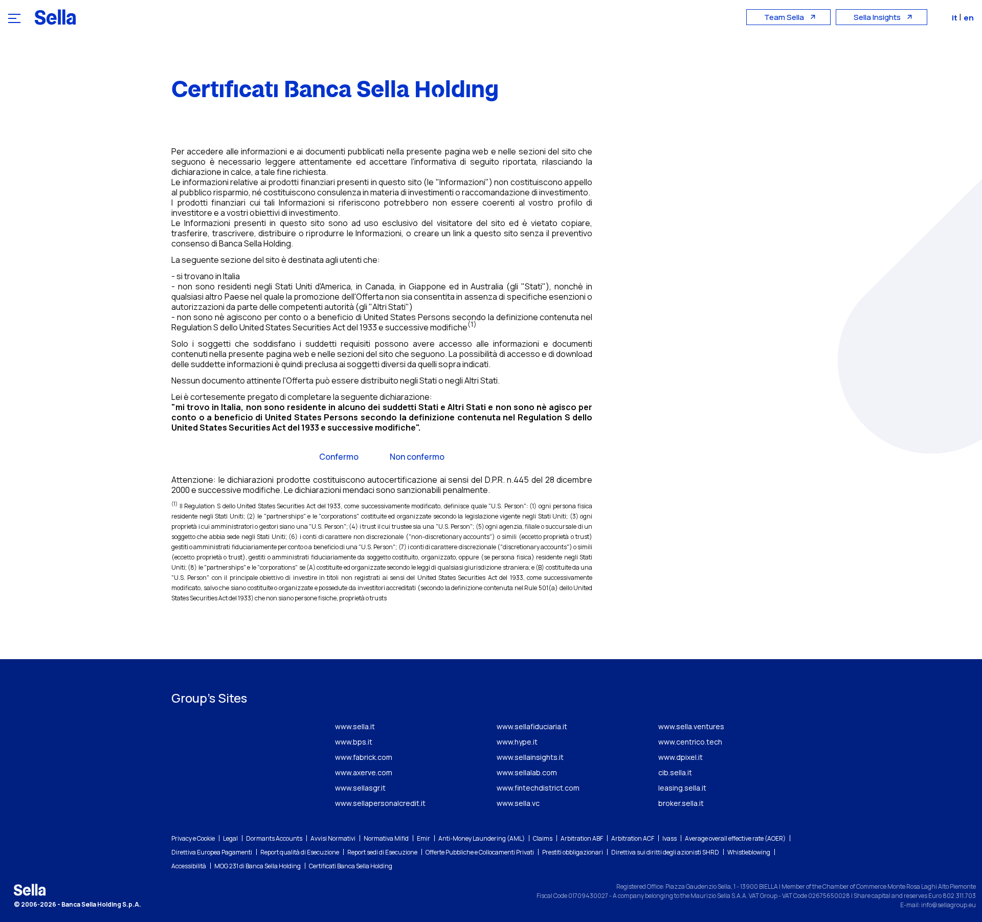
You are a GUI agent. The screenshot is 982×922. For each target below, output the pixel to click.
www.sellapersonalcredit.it (380, 803)
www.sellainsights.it (530, 757)
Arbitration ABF (582, 838)
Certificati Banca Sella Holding (350, 866)
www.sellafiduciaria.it (532, 726)
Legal (230, 838)
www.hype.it (517, 742)
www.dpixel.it (680, 757)
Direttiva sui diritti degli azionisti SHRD (665, 852)
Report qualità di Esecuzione (299, 852)
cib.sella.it (675, 772)
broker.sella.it (681, 803)
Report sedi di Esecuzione (382, 852)
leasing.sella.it (682, 788)
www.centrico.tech (690, 742)
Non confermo (417, 456)
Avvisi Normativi (332, 838)
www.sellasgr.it (360, 788)
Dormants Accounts (274, 838)
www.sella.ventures (691, 726)
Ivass (669, 838)
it (955, 17)
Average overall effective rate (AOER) (735, 838)
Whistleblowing (748, 852)
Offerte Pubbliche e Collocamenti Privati (480, 852)
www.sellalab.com (527, 772)
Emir (423, 838)
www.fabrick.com (363, 757)
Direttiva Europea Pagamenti (211, 852)
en (969, 17)
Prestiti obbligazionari (572, 852)
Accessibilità (188, 866)
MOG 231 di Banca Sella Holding (257, 866)
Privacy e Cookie (193, 838)
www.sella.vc (518, 803)
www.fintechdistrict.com (538, 788)
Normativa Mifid (386, 838)
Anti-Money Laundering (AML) (481, 838)
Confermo (339, 456)
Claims (542, 838)
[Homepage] (55, 17)
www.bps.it (353, 742)
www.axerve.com (363, 772)
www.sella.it (355, 726)
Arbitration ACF (632, 838)
